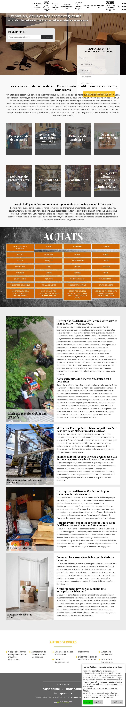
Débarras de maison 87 (55, 6)
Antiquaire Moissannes (107, 653)
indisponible (50, 689)
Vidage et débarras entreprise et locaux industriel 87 (110, 6)
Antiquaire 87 (88, 6)
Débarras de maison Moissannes (64, 653)
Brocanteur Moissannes (107, 660)
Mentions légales (80, 697)
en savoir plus (19, 154)
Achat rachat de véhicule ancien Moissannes (39, 654)
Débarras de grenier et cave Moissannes (87, 658)
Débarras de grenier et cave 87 (78, 6)
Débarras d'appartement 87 (67, 6)
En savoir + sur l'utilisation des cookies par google (100, 689)
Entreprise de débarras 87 (37, 6)
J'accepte (87, 702)
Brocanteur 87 (99, 6)
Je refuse (97, 702)
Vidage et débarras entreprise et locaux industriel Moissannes (17, 656)
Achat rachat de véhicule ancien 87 (46, 6)
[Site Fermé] (63, 679)
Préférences (117, 702)
